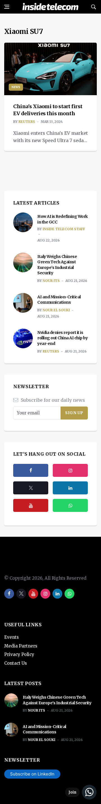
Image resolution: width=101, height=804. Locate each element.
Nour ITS (51, 281)
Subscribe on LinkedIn (32, 774)
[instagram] (70, 470)
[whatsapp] (69, 594)
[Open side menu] (6, 7)
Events (11, 637)
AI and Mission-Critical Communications (59, 299)
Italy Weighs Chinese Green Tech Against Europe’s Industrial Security (57, 265)
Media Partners (20, 646)
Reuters (27, 121)
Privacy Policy (19, 654)
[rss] (70, 487)
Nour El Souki (56, 310)
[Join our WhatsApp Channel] (81, 792)
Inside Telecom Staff (64, 229)
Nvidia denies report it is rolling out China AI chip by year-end (62, 338)
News (16, 87)
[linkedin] (57, 594)
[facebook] (30, 470)
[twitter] (30, 487)
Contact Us (15, 663)
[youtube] (30, 505)
